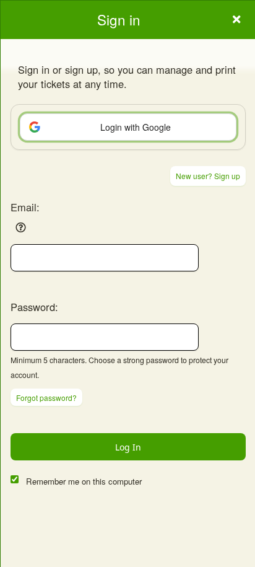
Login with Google (135, 127)
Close (236, 19)
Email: (25, 207)
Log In (128, 447)
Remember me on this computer (84, 481)
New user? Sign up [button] (208, 175)
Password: (34, 306)
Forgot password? (46, 397)
